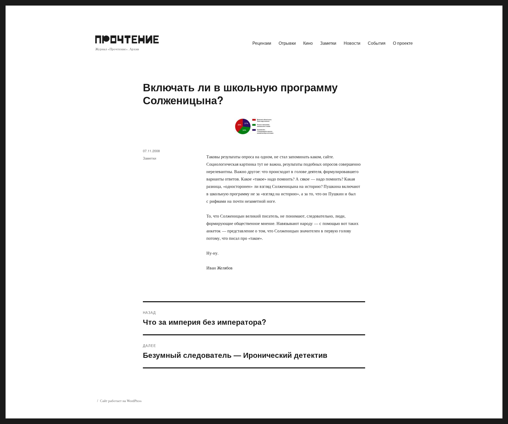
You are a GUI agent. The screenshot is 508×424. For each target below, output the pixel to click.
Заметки (328, 43)
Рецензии (261, 43)
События (376, 43)
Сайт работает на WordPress (121, 400)
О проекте (403, 43)
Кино (308, 43)
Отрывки (287, 43)
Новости (352, 43)
